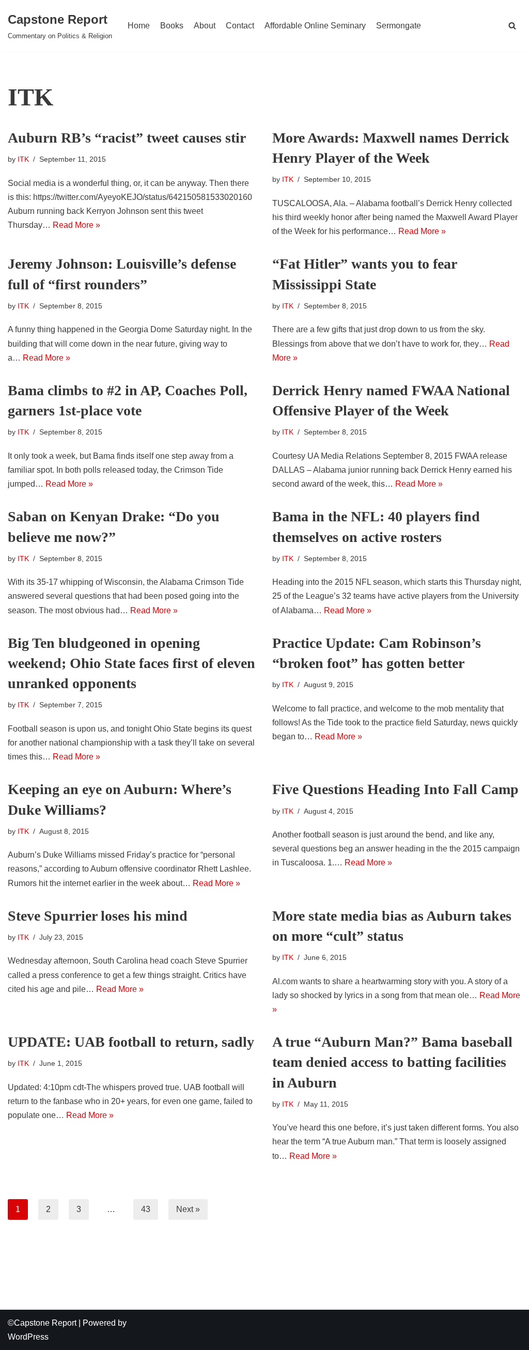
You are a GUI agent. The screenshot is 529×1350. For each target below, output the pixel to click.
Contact (240, 25)
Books (171, 25)
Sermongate (398, 25)
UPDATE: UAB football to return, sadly (131, 1042)
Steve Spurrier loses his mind (98, 916)
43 (145, 1209)
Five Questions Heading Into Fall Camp (395, 789)
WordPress (28, 1336)
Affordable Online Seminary (315, 25)
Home (139, 25)
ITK (23, 159)
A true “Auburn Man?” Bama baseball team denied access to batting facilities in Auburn (392, 1062)
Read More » (76, 225)
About (204, 25)
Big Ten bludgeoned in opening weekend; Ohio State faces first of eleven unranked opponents (131, 663)
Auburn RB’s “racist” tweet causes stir (127, 138)
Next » (188, 1209)
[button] (512, 25)
